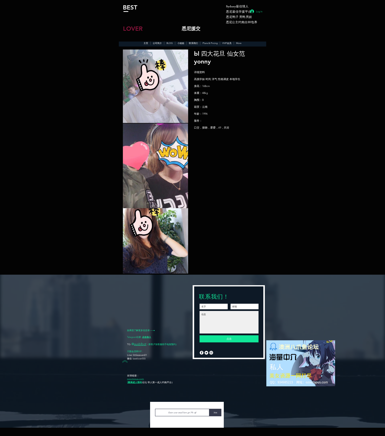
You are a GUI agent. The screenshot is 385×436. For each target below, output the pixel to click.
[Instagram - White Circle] (211, 353)
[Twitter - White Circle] (206, 353)
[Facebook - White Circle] (201, 353)
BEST (130, 7)
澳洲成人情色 (135, 382)
